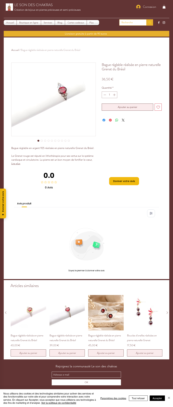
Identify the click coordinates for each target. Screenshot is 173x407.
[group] (86, 326)
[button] (164, 7)
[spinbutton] (109, 95)
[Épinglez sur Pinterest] (110, 120)
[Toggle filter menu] (151, 213)
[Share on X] (123, 120)
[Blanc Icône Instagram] (164, 22)
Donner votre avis (124, 181)
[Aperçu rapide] (28, 313)
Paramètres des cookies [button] (113, 398)
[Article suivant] (167, 313)
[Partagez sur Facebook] (104, 120)
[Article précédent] (6, 313)
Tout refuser (138, 398)
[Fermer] (169, 398)
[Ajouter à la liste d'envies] (158, 107)
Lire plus (15, 163)
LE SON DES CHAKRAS (33, 4)
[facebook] (158, 22)
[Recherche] (149, 22)
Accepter (157, 398)
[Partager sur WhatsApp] (117, 120)
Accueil (15, 50)
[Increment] (114, 95)
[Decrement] (104, 95)
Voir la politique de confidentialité (58, 402)
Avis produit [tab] (24, 203)
